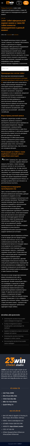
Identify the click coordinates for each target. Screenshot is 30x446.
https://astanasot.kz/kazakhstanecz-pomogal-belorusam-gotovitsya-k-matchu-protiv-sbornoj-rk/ (15, 80)
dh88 (20, 382)
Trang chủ (4, 8)
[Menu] (2, 3)
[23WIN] (9, 3)
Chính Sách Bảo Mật (9, 399)
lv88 (17, 382)
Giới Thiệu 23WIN (8, 393)
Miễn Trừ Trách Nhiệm (10, 401)
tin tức (10, 8)
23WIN (3, 369)
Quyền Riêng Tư (8, 404)
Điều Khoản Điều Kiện (10, 396)
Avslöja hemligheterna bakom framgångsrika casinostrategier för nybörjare (14, 326)
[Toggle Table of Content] (25, 68)
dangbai (16, 34)
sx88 (13, 382)
